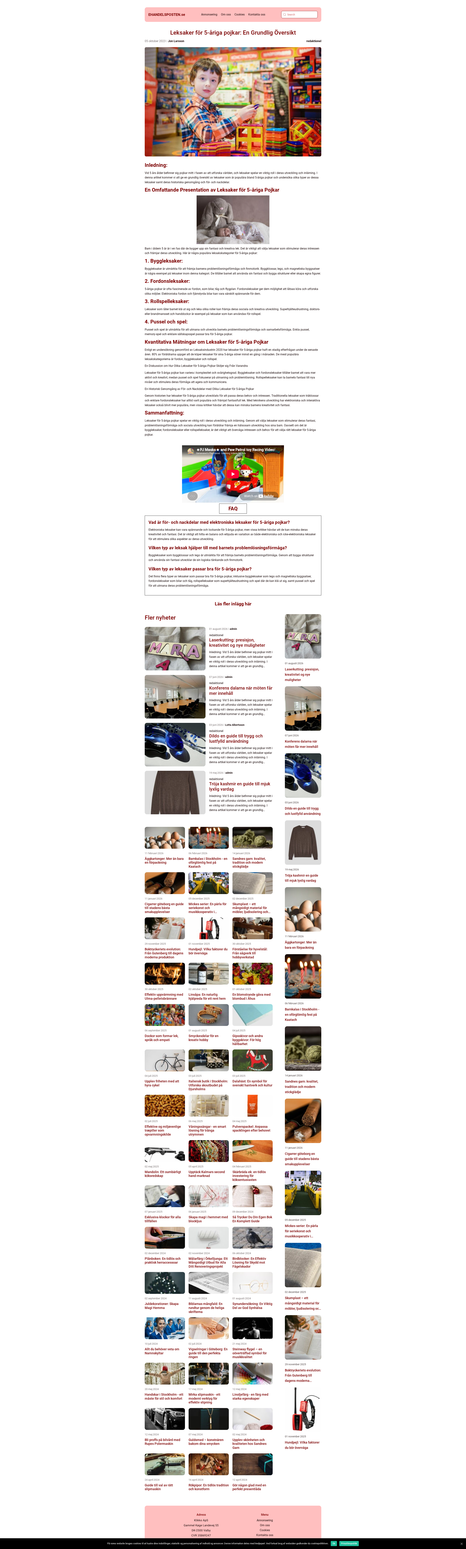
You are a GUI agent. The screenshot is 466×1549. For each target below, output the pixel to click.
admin (233, 628)
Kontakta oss (256, 14)
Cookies (239, 14)
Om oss (226, 14)
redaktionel (313, 41)
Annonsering (209, 14)
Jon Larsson (176, 41)
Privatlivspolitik (349, 1543)
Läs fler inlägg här (233, 603)
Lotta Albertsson (234, 724)
